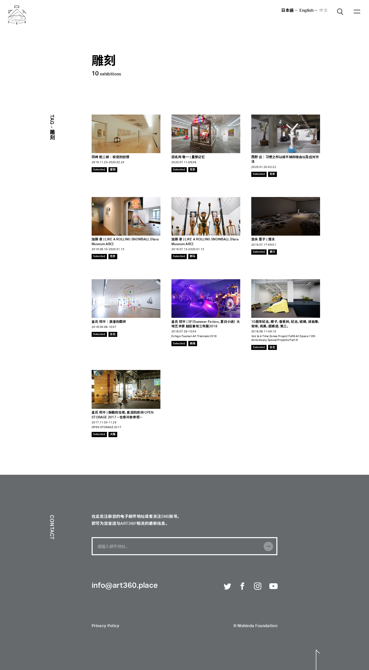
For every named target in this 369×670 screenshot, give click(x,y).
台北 (113, 334)
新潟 (193, 343)
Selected (99, 169)
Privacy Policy (105, 626)
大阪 (113, 434)
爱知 (113, 169)
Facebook (243, 587)
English (306, 11)
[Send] (268, 546)
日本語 (287, 11)
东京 (193, 169)
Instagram (258, 587)
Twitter (228, 587)
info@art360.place (125, 586)
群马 (193, 256)
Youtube (273, 587)
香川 (272, 251)
